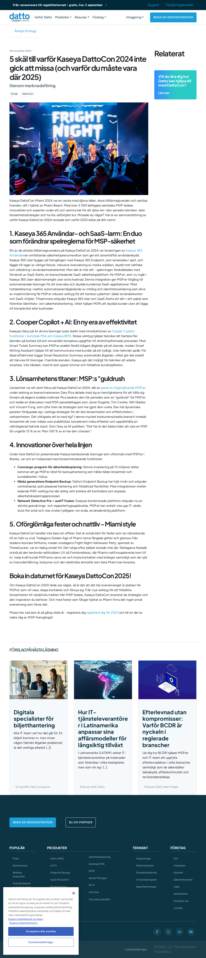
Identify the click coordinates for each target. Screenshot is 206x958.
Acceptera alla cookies (41, 931)
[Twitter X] (168, 931)
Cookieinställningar (136, 949)
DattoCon (27, 93)
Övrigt (14, 93)
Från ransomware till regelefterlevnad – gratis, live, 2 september (58, 5)
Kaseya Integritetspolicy (23, 922)
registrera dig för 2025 (102, 612)
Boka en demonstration (173, 17)
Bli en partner (80, 822)
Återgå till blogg (25, 31)
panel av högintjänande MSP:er (123, 388)
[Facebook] (157, 931)
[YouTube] (191, 931)
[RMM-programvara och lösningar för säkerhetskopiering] (19, 17)
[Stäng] (73, 893)
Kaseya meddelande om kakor (25, 919)
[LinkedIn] (179, 931)
